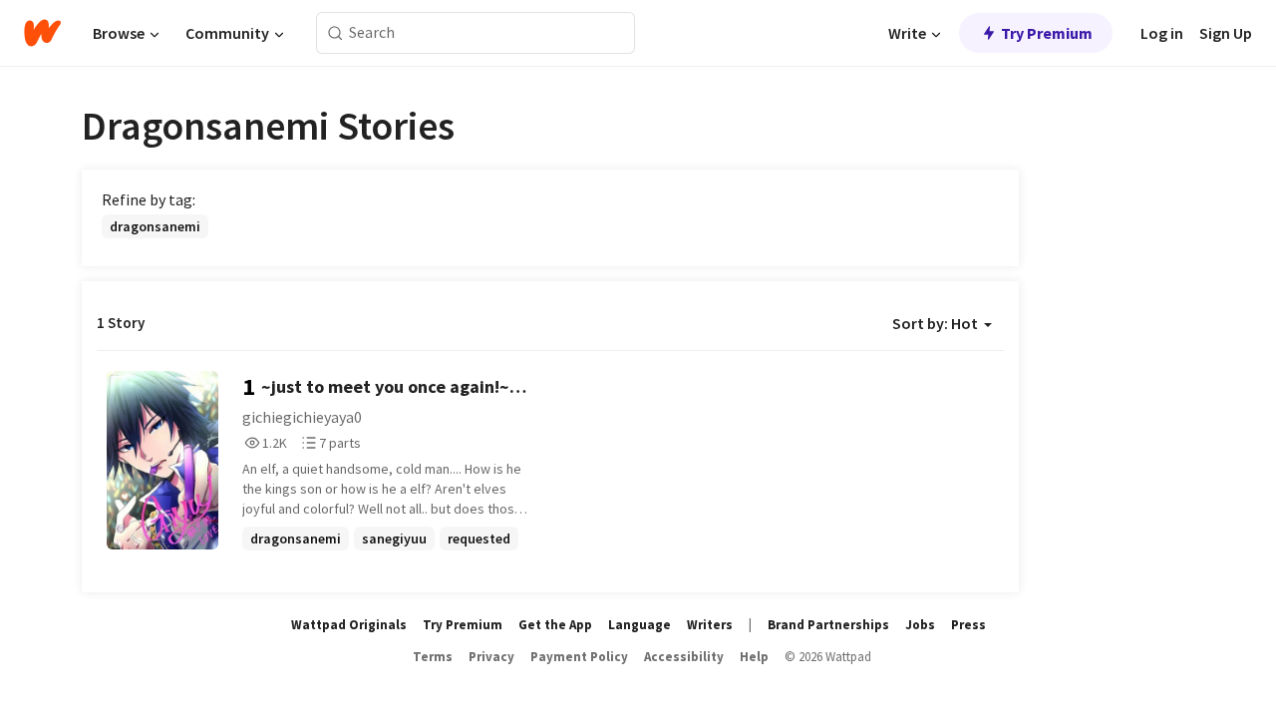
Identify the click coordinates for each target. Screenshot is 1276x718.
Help (754, 656)
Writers (710, 624)
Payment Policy (579, 656)
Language (639, 624)
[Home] (42, 33)
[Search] (335, 33)
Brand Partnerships (828, 624)
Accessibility (684, 656)
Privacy (491, 656)
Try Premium (1047, 33)
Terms (433, 656)
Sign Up (1225, 33)
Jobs (920, 624)
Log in (1161, 33)
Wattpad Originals (349, 624)
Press (968, 624)
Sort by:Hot (935, 323)
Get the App (555, 624)
